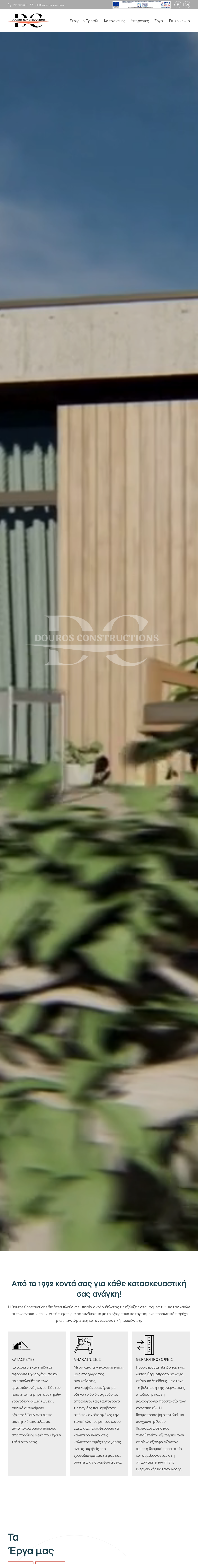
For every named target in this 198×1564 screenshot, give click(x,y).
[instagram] (186, 4)
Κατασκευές (114, 20)
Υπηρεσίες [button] (140, 20)
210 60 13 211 (21, 4)
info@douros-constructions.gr (50, 4)
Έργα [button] (159, 20)
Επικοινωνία (179, 20)
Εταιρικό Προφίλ (84, 20)
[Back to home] (28, 20)
